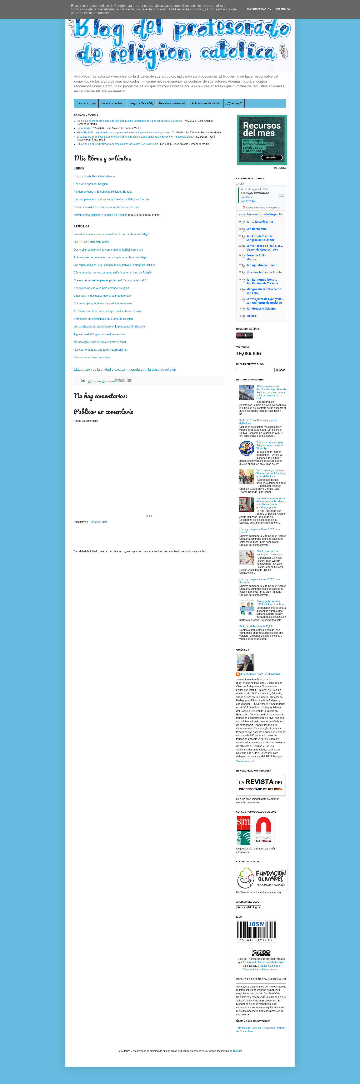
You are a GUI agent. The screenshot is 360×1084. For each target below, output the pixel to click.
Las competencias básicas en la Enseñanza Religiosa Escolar (111, 199)
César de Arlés (256, 255)
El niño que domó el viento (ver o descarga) (269, 553)
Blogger (237, 1051)
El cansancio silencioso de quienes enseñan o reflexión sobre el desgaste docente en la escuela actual (135, 136)
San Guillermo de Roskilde (264, 303)
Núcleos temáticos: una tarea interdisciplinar (100, 349)
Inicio (149, 515)
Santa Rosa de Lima (259, 221)
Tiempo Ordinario (255, 193)
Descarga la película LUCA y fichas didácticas (270, 603)
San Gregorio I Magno (261, 308)
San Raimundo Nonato (261, 279)
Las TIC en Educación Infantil (92, 241)
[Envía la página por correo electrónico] (82, 380)
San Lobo (252, 293)
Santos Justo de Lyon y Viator (266, 299)
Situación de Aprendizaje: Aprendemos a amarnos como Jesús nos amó (117, 144)
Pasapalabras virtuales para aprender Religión (101, 288)
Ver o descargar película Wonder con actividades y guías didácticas (271, 473)
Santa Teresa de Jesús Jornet (265, 246)
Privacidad (269, 1027)
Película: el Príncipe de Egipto (256, 626)
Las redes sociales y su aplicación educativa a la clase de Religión (114, 264)
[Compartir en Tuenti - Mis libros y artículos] (108, 381)
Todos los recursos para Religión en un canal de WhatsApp (270, 445)
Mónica (251, 259)
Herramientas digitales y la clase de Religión (100, 214)
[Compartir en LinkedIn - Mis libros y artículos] (94, 381)
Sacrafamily (83, 128)
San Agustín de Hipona (261, 265)
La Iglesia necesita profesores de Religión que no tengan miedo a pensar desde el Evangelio (129, 120)
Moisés (251, 316)
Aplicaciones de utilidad (206, 103)
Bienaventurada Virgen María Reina (271, 214)
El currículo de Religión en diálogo (95, 176)
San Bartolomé (256, 229)
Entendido (282, 9)
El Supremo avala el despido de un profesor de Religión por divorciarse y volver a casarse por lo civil (271, 392)
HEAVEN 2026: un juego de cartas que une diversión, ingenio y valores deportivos (123, 132)
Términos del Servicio (248, 1027)
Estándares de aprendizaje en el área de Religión (103, 318)
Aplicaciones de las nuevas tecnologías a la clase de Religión (111, 257)
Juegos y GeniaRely (141, 103)
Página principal (86, 103)
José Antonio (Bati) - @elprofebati (260, 674)
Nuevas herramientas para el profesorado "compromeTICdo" (110, 280)
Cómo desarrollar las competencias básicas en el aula (106, 207)
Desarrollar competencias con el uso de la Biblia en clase (108, 249)
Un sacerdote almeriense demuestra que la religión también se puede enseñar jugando (270, 503)
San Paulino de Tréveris (262, 283)
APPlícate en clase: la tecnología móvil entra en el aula (107, 311)
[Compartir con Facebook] (129, 380)
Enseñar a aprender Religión (91, 184)
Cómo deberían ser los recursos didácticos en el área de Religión (113, 272)
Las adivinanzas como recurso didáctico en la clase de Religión (112, 234)
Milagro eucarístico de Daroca (266, 289)
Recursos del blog (112, 103)
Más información (259, 9)
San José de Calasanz (260, 240)
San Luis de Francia (259, 236)
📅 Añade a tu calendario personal (261, 207)
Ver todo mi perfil (245, 761)
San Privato (248, 201)
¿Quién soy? (234, 103)
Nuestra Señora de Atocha (264, 272)
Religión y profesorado (172, 103)
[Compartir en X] (125, 380)
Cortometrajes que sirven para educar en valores (103, 303)
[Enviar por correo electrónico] (117, 380)
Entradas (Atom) (99, 522)
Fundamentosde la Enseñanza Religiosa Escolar (103, 191)
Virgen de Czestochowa (262, 249)
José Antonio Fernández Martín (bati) (263, 962)
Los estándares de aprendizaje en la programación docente (109, 326)
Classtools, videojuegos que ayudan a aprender (102, 295)
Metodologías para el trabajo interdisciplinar (100, 342)
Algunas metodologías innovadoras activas (100, 334)
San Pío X (246, 197)
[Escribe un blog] (121, 380)
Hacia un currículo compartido (92, 357)
